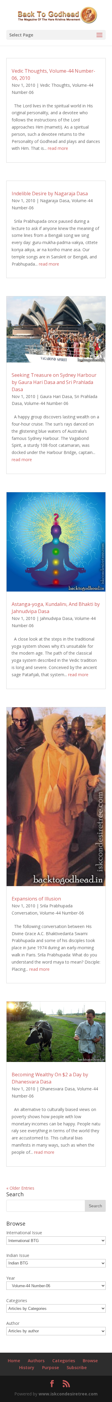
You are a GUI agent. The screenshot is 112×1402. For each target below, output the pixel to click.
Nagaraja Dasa (54, 200)
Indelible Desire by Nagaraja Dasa (50, 193)
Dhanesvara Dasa (57, 1089)
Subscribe (77, 1367)
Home (14, 1360)
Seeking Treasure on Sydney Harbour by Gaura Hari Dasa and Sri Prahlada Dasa (54, 382)
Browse (90, 1360)
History (26, 1367)
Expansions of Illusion (36, 898)
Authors (36, 1360)
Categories (63, 1360)
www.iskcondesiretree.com (68, 1394)
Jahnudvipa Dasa (56, 618)
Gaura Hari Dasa (56, 396)
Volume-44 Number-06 (46, 403)
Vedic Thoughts (55, 85)
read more (58, 148)
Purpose (50, 1367)
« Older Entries (20, 1188)
